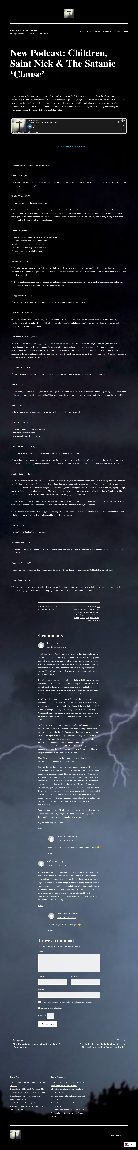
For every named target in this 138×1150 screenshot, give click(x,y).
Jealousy (82, 617)
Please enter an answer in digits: (50, 1008)
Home (82, 31)
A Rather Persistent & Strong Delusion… (25, 1103)
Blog (89, 31)
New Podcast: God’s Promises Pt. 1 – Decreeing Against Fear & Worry (67, 1113)
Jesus (87, 617)
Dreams (97, 31)
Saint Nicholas (94, 617)
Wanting (97, 620)
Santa (89, 620)
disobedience (87, 615)
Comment (42, 951)
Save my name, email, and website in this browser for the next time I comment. (67, 1002)
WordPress (123, 1135)
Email (74, 977)
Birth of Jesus (82, 609)
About (125, 31)
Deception (79, 615)
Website (41, 989)
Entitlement (95, 615)
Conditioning (78, 612)
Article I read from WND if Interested (69, 146)
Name (41, 977)
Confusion (86, 612)
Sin (93, 620)
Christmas (91, 609)
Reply (40, 828)
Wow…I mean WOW (18, 1099)
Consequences (94, 612)
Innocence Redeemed (24, 30)
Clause (97, 609)
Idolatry (76, 617)
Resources (107, 31)
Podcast (117, 31)
